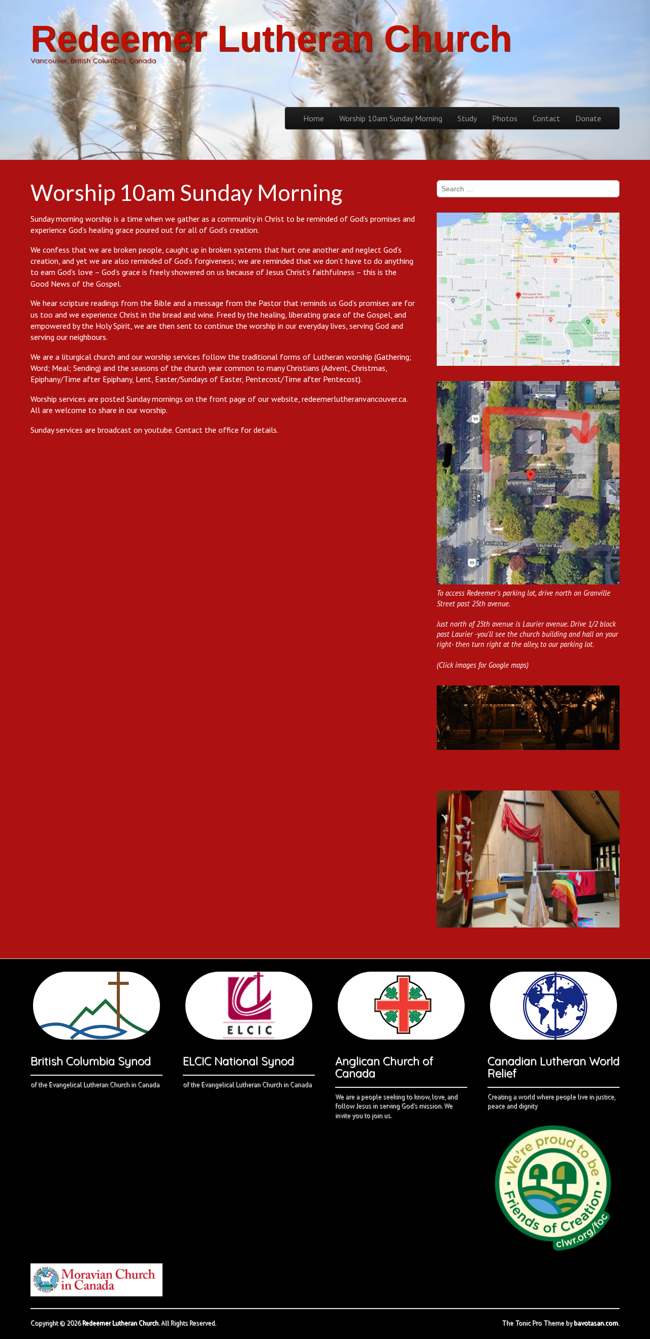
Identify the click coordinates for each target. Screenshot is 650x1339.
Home (313, 118)
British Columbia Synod (90, 1061)
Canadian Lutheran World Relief (554, 1067)
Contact (546, 118)
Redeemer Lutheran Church (271, 38)
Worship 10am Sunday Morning (390, 118)
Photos (504, 118)
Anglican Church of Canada (384, 1067)
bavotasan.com (596, 1323)
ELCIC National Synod (238, 1061)
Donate (588, 118)
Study (467, 118)
